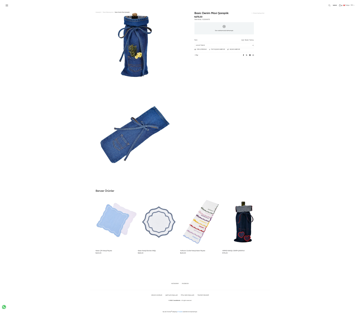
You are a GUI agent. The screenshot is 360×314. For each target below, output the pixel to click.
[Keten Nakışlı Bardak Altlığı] (159, 222)
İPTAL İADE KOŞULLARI (187, 295)
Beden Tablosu (249, 40)
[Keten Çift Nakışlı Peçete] (117, 222)
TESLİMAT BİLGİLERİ (203, 295)
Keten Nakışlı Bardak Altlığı (147, 251)
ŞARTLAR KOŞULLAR (171, 295)
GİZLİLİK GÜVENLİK (156, 295)
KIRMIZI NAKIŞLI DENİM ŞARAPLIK (233, 251)
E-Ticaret (180, 311)
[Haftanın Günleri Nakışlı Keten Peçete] (201, 222)
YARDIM (335, 5)
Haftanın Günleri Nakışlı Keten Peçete (192, 251)
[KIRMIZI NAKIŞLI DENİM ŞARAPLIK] (243, 222)
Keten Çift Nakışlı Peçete (104, 251)
